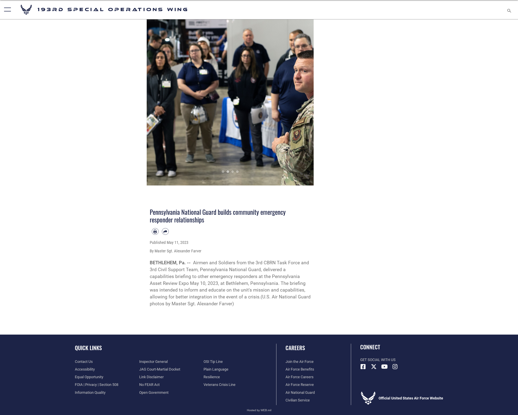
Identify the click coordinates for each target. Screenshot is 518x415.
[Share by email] (165, 231)
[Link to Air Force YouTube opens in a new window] (384, 367)
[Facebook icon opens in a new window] (363, 367)
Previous (155, 102)
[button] (6, 9)
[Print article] (155, 231)
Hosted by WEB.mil (259, 410)
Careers (295, 348)
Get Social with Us (378, 360)
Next (305, 102)
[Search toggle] (509, 9)
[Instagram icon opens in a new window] (395, 367)
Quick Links (88, 348)
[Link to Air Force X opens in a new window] (374, 367)
